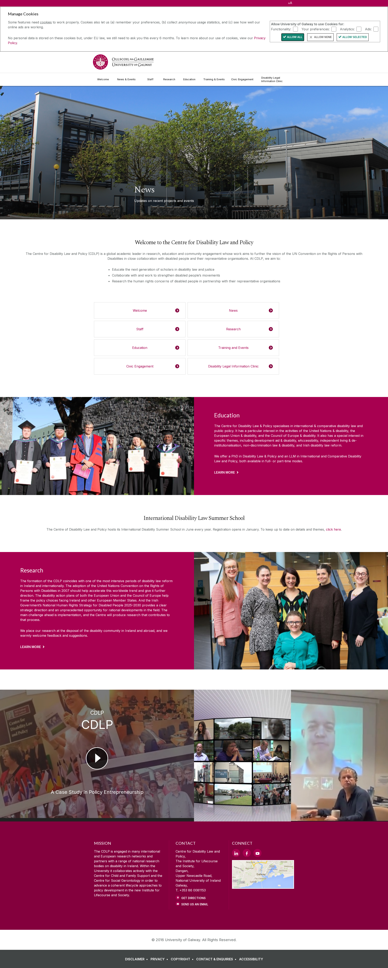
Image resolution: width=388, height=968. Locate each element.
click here (333, 529)
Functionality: (281, 29)
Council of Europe (147, 595)
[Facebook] (247, 853)
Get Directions (193, 898)
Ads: (368, 29)
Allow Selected (354, 37)
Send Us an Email (194, 904)
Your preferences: (316, 29)
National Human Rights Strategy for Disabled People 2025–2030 (92, 605)
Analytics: (347, 29)
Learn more (30, 647)
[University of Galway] (123, 62)
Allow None (323, 37)
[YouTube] (257, 853)
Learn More (224, 472)
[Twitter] (236, 853)
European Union (107, 595)
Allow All (294, 37)
